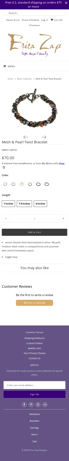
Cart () (58, 19)
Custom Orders (35, 343)
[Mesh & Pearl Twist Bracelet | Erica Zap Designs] (34, 109)
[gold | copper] (30, 184)
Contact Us (34, 358)
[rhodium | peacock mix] (13, 184)
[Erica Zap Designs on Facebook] (24, 404)
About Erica (13, 19)
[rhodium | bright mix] (5, 184)
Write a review (34, 303)
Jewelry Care (34, 348)
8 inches (40, 203)
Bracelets (34, 420)
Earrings (34, 427)
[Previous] (25, 137)
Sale (34, 441)
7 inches (8, 203)
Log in (44, 19)
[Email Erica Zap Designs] (45, 404)
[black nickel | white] (46, 184)
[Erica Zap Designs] (35, 45)
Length (6, 195)
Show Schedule (30, 19)
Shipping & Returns (34, 338)
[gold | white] (21, 184)
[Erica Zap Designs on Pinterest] (31, 404)
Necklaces (34, 414)
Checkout (34, 25)
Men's (34, 434)
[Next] (44, 137)
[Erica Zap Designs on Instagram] (38, 404)
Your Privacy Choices (34, 353)
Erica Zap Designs (38, 450)
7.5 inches (24, 203)
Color (5, 175)
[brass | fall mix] (38, 184)
